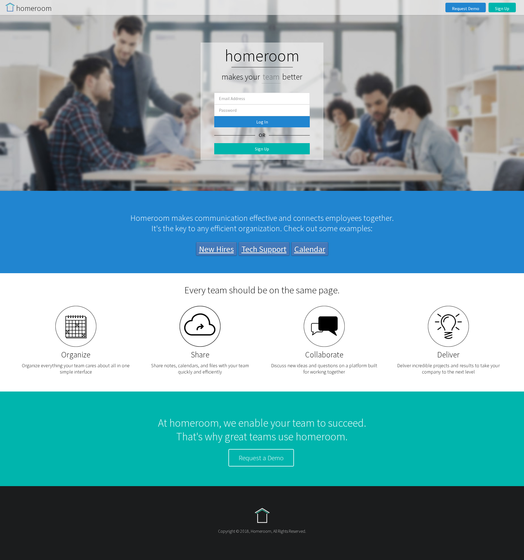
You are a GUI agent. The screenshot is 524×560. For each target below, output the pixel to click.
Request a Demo (261, 457)
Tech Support (264, 249)
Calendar (309, 249)
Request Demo (465, 8)
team (271, 76)
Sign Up (502, 8)
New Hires (216, 249)
